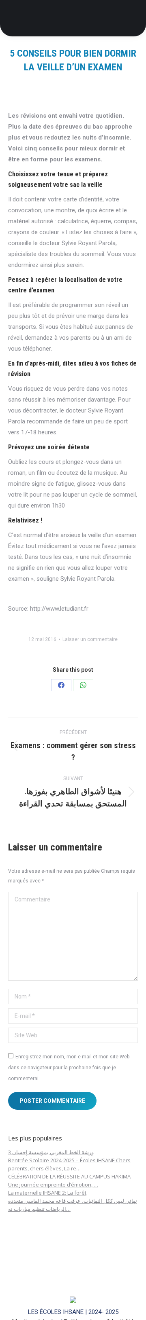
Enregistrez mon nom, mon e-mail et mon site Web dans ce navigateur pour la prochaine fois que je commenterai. (68, 1067)
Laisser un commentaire (90, 639)
